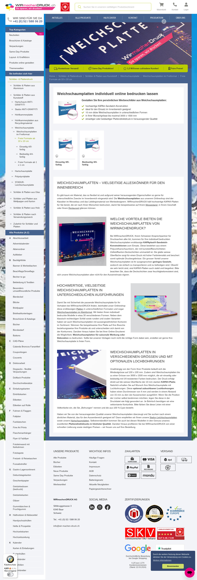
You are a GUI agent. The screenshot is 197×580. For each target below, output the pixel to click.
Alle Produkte (83, 18)
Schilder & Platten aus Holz (26, 208)
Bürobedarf (18, 330)
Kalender (17, 543)
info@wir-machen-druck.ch (66, 526)
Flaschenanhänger (22, 433)
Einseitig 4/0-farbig (26, 148)
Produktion (156, 18)
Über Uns (180, 18)
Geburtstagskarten (22, 475)
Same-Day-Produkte (19, 52)
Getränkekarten (20, 495)
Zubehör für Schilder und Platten (25, 225)
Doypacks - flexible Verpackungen (22, 370)
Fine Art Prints (20, 427)
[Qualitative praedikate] (154, 513)
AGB (91, 471)
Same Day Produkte (63, 475)
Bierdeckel (18, 297)
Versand (167, 451)
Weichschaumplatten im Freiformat (26, 133)
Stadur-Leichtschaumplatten (163, 417)
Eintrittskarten (19, 394)
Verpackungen (16, 46)
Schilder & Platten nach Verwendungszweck (24, 215)
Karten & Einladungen (23, 548)
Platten (79, 309)
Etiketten (17, 400)
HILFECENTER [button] (110, 18)
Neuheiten (14, 35)
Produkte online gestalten (21, 63)
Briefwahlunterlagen (22, 313)
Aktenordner (19, 249)
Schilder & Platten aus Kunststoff (24, 96)
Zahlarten (132, 451)
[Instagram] (100, 507)
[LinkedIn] (92, 507)
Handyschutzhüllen (22, 520)
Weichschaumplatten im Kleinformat (74, 312)
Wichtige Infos (100, 451)
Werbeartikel (59, 484)
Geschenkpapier (21, 480)
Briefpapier (18, 308)
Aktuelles (57, 18)
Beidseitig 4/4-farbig (26, 155)
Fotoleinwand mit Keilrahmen (21, 445)
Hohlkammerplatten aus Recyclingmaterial (26, 121)
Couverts (17, 358)
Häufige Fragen (96, 457)
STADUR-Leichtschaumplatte (24, 183)
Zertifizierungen (137, 499)
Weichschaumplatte (24, 127)
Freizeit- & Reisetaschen (25, 458)
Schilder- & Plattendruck (21, 79)
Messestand (151, 205)
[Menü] (15, 556)
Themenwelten (16, 68)
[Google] (138, 548)
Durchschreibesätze (22, 383)
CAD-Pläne (18, 341)
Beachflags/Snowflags (23, 271)
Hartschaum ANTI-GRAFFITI (24, 103)
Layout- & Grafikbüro (19, 57)
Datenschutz (95, 475)
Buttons (16, 335)
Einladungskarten (21, 389)
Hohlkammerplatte (24, 114)
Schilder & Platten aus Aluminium (24, 86)
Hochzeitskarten (21, 532)
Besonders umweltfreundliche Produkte (26, 289)
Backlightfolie (19, 260)
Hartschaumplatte (23, 171)
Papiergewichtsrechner (100, 489)
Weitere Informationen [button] (162, 560)
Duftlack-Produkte (21, 378)
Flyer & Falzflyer (21, 438)
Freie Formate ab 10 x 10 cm (26, 139)
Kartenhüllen (19, 554)
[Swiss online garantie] (134, 513)
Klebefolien (18, 565)
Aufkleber (17, 255)
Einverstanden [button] (173, 566)
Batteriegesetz (96, 480)
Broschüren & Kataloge (20, 40)
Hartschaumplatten (80, 420)
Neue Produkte (60, 471)
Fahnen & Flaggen (22, 411)
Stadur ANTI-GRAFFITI (26, 109)
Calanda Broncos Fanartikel (26, 346)
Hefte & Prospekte (22, 526)
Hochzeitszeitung (21, 537)
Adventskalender (21, 244)
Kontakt (133, 18)
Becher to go (19, 277)
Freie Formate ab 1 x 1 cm (27, 163)
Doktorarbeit (19, 363)
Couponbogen (20, 352)
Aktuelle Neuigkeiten (99, 484)
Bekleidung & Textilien (23, 282)
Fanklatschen (19, 422)
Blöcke (16, 302)
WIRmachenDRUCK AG (65, 499)
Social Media (98, 499)
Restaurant (73, 208)
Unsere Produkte (66, 451)
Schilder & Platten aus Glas (26, 192)
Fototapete (18, 453)
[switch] (10, 574)
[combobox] (113, 7)
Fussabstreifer (20, 464)
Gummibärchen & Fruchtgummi (21, 507)
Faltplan (17, 416)
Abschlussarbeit (20, 238)
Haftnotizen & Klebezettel (25, 515)
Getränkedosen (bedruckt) (20, 487)
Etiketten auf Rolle (22, 405)
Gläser (16, 500)
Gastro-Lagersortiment (24, 469)
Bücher (16, 324)
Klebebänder (19, 559)
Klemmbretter (19, 570)
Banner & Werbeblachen (25, 266)
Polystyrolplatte (22, 176)
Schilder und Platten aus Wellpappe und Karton (25, 200)
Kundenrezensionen (138, 564)
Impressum (94, 466)
